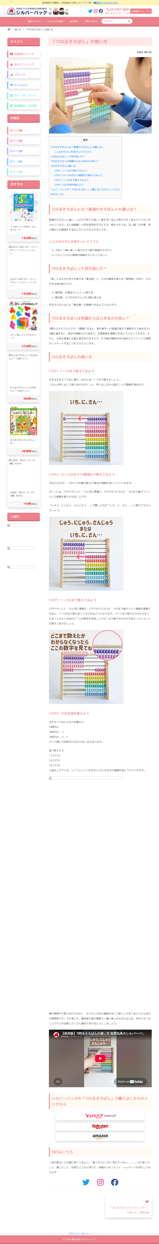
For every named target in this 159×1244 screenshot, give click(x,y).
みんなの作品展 (55, 21)
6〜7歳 (17, 172)
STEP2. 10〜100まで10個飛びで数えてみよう (78, 175)
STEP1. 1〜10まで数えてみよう (70, 170)
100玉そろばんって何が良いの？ (68, 156)
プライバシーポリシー (79, 1233)
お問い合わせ (91, 21)
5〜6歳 (17, 161)
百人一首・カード (24, 95)
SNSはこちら (57, 194)
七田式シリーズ (23, 54)
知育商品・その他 (24, 106)
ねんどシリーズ (23, 64)
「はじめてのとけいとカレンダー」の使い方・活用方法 (129, 1210)
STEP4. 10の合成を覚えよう (69, 184)
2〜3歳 (17, 130)
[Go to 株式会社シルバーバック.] (9, 29)
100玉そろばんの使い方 (63, 166)
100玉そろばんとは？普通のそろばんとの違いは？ (77, 147)
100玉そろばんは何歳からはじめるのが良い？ (75, 161)
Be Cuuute (20, 85)
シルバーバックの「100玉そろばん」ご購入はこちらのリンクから (85, 189)
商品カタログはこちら (107, 2)
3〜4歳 (17, 141)
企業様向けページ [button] (139, 11)
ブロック (19, 75)
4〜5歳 (17, 151)
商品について (34, 21)
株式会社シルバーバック (84, 1239)
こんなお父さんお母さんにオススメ (72, 151)
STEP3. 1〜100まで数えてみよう (71, 180)
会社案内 (73, 21)
